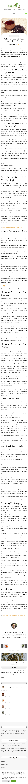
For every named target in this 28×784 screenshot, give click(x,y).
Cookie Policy (4, 764)
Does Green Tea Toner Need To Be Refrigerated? (12, 701)
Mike (18, 44)
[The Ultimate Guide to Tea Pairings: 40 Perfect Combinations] (24, 646)
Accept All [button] (13, 781)
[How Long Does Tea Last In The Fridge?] (4, 646)
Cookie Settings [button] (5, 781)
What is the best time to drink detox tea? (12, 227)
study (4, 285)
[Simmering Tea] (14, 5)
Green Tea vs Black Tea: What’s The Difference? (13, 615)
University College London (8, 162)
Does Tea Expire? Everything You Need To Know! (14, 662)
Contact (3, 761)
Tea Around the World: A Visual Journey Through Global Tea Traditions (15, 695)
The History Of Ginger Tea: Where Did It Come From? (13, 707)
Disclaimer (3, 767)
